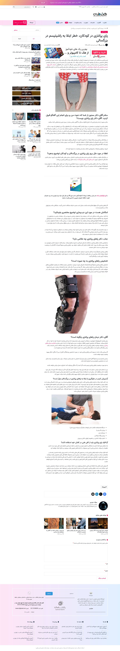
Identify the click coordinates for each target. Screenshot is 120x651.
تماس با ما (26, 612)
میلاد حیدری (102, 45)
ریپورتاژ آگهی (100, 28)
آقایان (99, 23)
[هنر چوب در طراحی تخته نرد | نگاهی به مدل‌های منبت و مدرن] (54, 523)
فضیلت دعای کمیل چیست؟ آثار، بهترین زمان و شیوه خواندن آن (99, 531)
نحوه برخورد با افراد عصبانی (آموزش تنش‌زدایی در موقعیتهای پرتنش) (19, 156)
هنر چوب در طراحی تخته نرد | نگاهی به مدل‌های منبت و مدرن (55, 531)
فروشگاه (31, 23)
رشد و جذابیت (78, 23)
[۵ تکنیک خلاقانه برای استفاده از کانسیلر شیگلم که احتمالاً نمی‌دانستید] (18, 116)
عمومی (86, 23)
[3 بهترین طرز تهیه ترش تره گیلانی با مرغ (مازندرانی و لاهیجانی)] (35, 68)
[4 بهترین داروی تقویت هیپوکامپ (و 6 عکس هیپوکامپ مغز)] (35, 47)
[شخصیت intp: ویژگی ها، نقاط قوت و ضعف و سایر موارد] (33, 116)
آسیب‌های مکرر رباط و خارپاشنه (86, 160)
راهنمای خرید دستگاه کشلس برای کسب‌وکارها (22, 59)
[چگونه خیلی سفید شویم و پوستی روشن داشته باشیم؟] (33, 148)
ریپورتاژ (104, 487)
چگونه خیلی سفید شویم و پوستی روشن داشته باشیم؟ (34, 155)
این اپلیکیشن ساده (101, 196)
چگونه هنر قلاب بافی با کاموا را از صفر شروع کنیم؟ (21, 73)
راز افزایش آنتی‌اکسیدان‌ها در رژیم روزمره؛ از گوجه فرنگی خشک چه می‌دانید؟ (26, 53)
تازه (33, 39)
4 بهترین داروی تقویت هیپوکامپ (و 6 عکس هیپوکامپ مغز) (21, 45)
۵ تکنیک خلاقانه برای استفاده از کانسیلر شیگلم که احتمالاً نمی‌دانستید (18, 123)
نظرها (19, 39)
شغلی (105, 23)
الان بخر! (43, 3)
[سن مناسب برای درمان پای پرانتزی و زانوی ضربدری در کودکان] (76, 523)
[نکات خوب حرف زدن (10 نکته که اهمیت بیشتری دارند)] (33, 133)
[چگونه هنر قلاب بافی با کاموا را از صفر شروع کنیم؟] (35, 75)
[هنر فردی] (100, 14)
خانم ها (93, 23)
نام (107, 564)
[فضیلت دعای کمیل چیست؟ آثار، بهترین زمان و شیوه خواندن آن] (98, 523)
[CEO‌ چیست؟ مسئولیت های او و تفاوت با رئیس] (18, 133)
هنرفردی (91, 608)
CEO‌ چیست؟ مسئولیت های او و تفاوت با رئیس (19, 140)
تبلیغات (68, 23)
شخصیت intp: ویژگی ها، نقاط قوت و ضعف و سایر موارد (34, 123)
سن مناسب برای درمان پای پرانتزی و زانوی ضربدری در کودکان (76, 531)
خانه (105, 28)
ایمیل (106, 571)
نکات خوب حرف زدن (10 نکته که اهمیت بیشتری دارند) (33, 140)
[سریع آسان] (76, 58)
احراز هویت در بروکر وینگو (34, 80)
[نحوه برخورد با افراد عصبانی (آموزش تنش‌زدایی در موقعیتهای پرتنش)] (18, 149)
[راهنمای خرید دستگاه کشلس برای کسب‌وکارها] (35, 60)
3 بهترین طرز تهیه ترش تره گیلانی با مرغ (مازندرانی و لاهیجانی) (22, 66)
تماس (60, 23)
